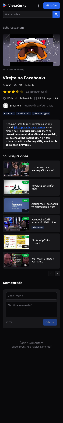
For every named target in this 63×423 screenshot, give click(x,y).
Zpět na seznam (13, 28)
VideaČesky (17, 5)
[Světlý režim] (38, 5)
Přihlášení (51, 5)
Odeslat (50, 322)
